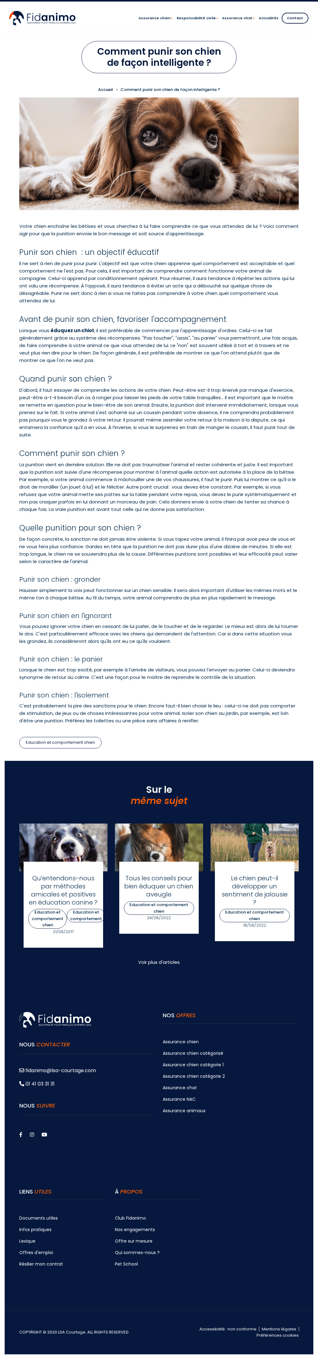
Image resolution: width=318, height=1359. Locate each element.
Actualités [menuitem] (269, 18)
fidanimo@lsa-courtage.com (60, 1070)
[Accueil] (42, 18)
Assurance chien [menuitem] (156, 24)
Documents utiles (38, 1218)
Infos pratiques (35, 1229)
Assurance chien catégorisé (193, 1053)
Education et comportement (86, 915)
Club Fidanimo (130, 1218)
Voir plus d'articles (159, 962)
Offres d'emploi (36, 1252)
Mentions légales (279, 1329)
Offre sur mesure (133, 1241)
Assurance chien (181, 1042)
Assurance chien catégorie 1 (193, 1065)
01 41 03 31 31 (39, 1083)
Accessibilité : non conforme (228, 1329)
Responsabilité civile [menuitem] (197, 24)
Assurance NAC (179, 1099)
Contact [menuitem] (295, 18)
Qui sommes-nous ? (137, 1252)
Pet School (126, 1264)
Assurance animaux (184, 1111)
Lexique (27, 1241)
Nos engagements (135, 1229)
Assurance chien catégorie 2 (194, 1076)
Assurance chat (180, 1088)
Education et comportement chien (60, 742)
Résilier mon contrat (41, 1264)
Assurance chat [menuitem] (238, 24)
